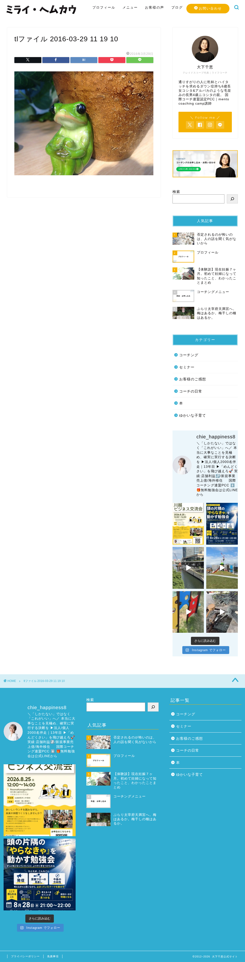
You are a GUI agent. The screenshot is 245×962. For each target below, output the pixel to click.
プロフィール (103, 7)
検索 (176, 192)
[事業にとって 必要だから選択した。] (188, 568)
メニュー (130, 7)
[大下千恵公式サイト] (41, 15)
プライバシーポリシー (25, 956)
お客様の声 (154, 7)
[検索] (232, 198)
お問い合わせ (210, 8)
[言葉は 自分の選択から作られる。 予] (222, 568)
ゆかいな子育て (192, 415)
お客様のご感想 (192, 379)
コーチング (188, 355)
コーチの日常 (190, 391)
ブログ (177, 7)
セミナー (187, 367)
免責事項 (53, 956)
